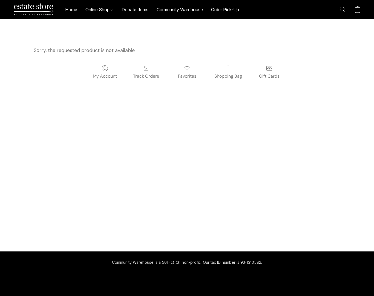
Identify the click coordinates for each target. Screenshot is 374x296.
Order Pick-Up (225, 9)
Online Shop (98, 9)
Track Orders (146, 76)
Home (71, 9)
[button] (33, 9)
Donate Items (135, 9)
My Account (105, 76)
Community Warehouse (180, 9)
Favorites (187, 76)
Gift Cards (269, 76)
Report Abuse (187, 271)
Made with (187, 281)
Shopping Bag (228, 76)
